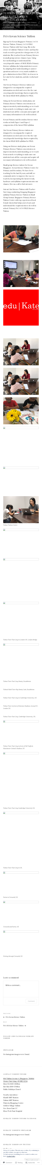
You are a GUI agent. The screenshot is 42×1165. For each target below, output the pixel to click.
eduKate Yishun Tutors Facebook (19, 1118)
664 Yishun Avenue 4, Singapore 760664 (18, 1079)
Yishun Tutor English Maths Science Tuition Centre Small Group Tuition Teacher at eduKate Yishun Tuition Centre (21, 11)
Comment (31, 1001)
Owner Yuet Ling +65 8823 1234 (15, 1081)
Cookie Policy (11, 1156)
